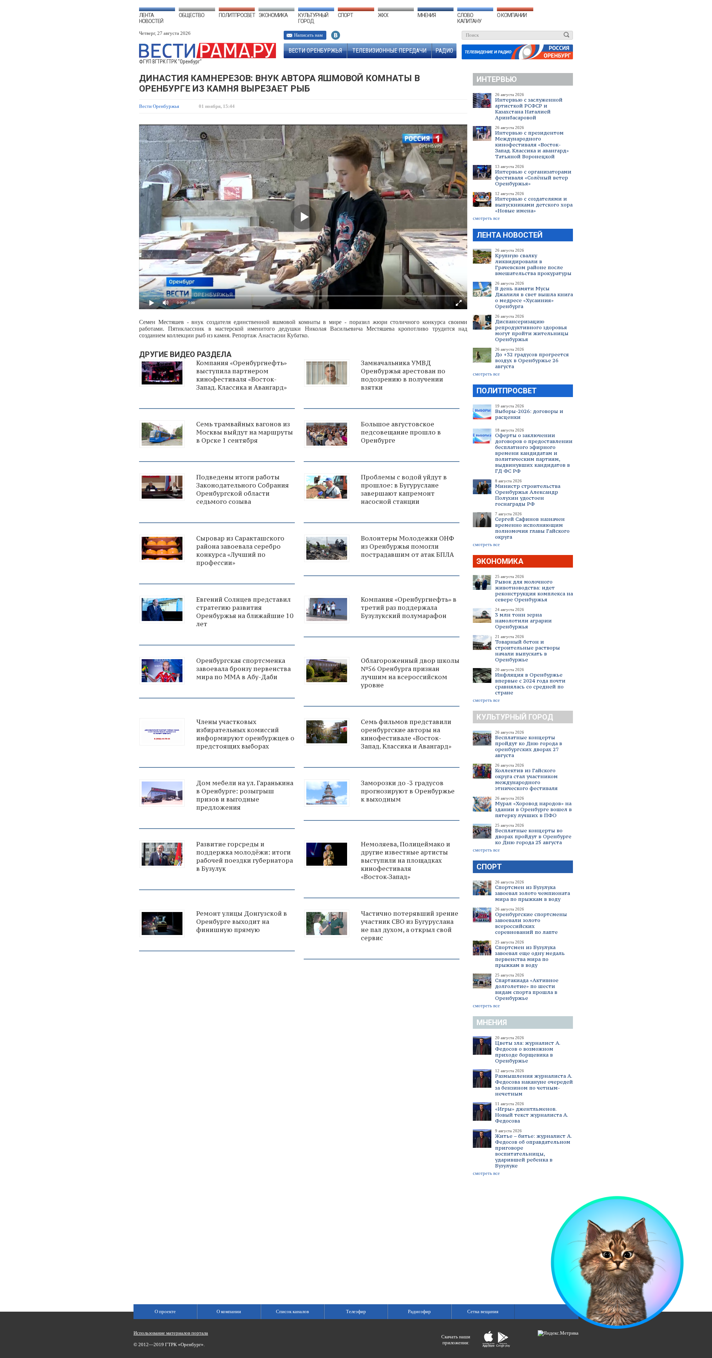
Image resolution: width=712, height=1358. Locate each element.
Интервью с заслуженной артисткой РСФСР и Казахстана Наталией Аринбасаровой (529, 108)
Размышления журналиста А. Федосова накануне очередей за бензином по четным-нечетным (534, 1085)
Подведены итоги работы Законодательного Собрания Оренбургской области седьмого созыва (242, 489)
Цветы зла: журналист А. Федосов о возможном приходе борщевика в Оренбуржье (527, 1052)
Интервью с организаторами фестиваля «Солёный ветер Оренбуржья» (533, 177)
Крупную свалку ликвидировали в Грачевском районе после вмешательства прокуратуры (533, 264)
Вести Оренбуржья (315, 50)
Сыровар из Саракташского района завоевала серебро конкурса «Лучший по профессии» (240, 550)
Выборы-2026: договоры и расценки (529, 414)
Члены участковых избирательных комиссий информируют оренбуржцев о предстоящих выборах (245, 734)
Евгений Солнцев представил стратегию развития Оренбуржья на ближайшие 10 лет (244, 611)
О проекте (165, 1311)
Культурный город (313, 18)
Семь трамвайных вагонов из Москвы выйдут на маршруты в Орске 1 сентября (244, 432)
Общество (191, 15)
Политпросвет (237, 15)
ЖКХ (383, 15)
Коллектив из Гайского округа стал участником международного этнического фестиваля (526, 779)
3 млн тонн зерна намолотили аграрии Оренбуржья (523, 621)
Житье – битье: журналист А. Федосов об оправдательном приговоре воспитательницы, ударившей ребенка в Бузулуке (533, 1151)
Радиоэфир (419, 1311)
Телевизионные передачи (389, 50)
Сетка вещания (482, 1311)
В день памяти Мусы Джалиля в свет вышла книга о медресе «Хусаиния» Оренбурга (534, 297)
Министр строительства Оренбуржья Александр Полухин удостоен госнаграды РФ (527, 495)
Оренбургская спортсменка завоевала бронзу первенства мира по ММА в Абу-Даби (243, 669)
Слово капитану (469, 18)
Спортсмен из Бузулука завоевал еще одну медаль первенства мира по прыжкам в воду (530, 956)
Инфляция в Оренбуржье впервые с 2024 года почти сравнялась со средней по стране (530, 683)
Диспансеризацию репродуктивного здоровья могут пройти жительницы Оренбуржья (531, 330)
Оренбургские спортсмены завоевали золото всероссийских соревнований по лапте (531, 923)
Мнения (427, 15)
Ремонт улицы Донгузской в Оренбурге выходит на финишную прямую (241, 921)
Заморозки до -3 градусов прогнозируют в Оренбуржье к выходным (408, 791)
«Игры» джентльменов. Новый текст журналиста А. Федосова (531, 1115)
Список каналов (292, 1311)
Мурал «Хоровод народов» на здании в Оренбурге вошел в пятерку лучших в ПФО (533, 809)
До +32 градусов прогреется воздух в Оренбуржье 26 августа (532, 360)
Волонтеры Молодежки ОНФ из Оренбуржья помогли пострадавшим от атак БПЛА (407, 546)
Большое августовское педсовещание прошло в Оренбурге (401, 432)
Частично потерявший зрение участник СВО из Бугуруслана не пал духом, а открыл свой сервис (409, 925)
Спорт (345, 15)
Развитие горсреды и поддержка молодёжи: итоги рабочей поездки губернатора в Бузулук (244, 856)
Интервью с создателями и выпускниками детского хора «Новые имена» (534, 205)
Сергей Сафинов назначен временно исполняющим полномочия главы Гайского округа (532, 528)
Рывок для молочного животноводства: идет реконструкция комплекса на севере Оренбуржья (534, 590)
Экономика (273, 15)
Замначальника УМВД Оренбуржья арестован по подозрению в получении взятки (403, 375)
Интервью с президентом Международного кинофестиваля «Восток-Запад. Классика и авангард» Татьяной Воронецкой (532, 144)
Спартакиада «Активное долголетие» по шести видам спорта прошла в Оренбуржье (526, 989)
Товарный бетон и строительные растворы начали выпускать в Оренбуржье (527, 651)
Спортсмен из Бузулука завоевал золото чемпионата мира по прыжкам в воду (532, 893)
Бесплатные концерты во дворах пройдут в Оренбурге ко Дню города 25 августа (533, 836)
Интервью (497, 79)
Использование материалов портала (171, 1333)
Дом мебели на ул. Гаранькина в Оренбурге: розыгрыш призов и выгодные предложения (244, 795)
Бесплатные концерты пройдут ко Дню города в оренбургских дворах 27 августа (528, 746)
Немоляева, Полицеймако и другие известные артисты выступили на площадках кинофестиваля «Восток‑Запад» (405, 860)
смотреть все (486, 218)
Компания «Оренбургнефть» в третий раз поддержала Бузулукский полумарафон (408, 607)
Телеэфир (356, 1311)
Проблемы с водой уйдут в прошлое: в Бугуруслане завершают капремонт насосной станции (404, 489)
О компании (512, 15)
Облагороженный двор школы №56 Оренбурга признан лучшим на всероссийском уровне (410, 673)
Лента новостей (151, 18)
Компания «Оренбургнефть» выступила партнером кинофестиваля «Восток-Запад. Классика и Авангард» (241, 375)
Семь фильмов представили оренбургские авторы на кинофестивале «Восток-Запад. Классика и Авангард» (406, 734)
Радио (444, 50)
